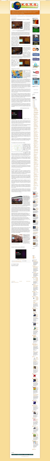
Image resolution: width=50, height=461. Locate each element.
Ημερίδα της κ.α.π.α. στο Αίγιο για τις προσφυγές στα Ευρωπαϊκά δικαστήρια (35, 232)
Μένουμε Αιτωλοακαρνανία (35, 394)
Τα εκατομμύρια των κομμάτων (35, 167)
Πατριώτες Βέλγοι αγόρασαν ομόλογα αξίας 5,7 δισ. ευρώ (36, 174)
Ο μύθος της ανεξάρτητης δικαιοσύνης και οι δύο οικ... (36, 110)
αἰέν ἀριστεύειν (34, 272)
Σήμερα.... (37, 374)
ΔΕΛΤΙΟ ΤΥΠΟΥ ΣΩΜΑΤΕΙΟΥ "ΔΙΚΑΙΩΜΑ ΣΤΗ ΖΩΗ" (37, 215)
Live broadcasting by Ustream (36, 92)
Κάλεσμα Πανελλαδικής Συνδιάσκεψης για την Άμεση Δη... (36, 157)
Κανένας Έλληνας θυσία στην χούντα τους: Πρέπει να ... (36, 154)
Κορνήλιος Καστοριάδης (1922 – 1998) (36, 135)
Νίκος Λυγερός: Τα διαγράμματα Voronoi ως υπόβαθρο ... (36, 146)
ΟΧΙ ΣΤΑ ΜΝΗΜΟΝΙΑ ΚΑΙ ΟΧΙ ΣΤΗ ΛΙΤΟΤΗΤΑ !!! (37, 193)
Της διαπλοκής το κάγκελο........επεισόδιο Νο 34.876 (36, 179)
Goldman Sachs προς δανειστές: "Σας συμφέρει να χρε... (36, 144)
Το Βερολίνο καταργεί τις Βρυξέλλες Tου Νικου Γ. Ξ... (36, 171)
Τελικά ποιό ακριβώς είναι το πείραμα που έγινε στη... (36, 169)
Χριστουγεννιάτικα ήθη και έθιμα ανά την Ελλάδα (36, 141)
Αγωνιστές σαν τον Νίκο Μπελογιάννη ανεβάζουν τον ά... (36, 138)
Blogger (28, 456)
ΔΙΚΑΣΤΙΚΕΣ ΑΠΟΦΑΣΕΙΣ (13, 16)
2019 (33, 101)
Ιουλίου (34, 189)
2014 (33, 104)
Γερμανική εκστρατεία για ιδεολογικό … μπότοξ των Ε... (36, 151)
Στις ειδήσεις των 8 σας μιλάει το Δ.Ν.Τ (36, 116)
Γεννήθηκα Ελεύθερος (35, 405)
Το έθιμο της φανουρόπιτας (35, 261)
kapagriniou (35, 257)
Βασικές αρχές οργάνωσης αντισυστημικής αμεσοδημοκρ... (36, 159)
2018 (33, 102)
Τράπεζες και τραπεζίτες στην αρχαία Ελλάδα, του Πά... (36, 166)
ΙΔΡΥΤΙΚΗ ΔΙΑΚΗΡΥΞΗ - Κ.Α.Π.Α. (29, 16)
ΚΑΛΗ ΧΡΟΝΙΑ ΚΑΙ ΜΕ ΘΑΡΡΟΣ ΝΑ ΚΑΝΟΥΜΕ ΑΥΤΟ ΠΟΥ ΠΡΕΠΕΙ (36, 112)
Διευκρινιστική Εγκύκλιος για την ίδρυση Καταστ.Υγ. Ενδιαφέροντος (35, 395)
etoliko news (34, 322)
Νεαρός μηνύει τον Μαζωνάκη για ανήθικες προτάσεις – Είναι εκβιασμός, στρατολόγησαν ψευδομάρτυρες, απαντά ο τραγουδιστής (35, 286)
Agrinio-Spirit (34, 449)
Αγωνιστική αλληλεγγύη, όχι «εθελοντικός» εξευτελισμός (36, 128)
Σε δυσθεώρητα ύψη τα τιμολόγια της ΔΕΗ (36, 125)
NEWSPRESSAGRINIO (35, 277)
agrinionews (34, 284)
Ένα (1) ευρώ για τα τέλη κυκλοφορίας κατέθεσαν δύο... (36, 118)
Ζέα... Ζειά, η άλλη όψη (37, 242)
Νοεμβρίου (35, 187)
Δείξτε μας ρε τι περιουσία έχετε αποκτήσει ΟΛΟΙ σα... (36, 127)
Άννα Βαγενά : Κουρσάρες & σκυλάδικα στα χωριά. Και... (36, 164)
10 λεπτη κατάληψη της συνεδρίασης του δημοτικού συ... (36, 140)
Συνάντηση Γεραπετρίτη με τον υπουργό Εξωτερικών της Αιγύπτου (35, 303)
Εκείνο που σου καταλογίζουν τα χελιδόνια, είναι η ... (35, 182)
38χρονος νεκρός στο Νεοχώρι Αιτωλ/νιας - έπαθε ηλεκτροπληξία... (35, 345)
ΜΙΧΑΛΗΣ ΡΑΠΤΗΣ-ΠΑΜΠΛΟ (35, 155)
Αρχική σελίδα (20, 281)
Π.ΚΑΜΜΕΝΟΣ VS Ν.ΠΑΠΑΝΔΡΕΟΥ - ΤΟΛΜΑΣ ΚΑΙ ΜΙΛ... (36, 109)
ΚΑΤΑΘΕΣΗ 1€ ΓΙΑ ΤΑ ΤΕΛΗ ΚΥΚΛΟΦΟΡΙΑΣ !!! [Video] (36, 115)
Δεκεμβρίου (35, 107)
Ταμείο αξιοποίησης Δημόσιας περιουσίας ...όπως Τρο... (36, 120)
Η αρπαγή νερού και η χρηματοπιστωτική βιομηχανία (37, 227)
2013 (33, 105)
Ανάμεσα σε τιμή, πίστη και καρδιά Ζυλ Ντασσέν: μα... (36, 147)
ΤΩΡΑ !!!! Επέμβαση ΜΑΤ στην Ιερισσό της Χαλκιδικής (37, 221)
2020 (33, 100)
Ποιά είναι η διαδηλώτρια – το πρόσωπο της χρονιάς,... (36, 122)
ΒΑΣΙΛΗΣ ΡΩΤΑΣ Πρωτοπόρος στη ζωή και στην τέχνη (36, 163)
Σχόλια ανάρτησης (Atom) (16, 282)
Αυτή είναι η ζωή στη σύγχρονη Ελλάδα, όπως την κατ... (36, 132)
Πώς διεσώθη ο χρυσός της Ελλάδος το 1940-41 (36, 149)
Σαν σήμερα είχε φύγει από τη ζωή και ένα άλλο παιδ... (36, 177)
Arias (34, 256)
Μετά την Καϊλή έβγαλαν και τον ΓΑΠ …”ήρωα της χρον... (36, 137)
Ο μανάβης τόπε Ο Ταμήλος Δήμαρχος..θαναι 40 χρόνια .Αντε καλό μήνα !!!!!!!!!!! (35, 199)
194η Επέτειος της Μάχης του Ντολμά (37, 323)
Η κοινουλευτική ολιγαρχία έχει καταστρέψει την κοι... (36, 152)
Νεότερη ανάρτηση (13, 281)
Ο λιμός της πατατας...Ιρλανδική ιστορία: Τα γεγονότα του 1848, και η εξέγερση (37, 209)
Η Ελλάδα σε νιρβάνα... (36, 175)
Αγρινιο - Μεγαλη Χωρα (35, 296)
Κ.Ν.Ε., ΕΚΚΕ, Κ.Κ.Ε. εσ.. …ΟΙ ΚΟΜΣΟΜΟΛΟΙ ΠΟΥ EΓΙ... (36, 161)
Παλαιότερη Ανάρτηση (28, 281)
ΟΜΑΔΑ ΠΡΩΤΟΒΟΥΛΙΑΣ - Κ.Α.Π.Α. (21, 16)
